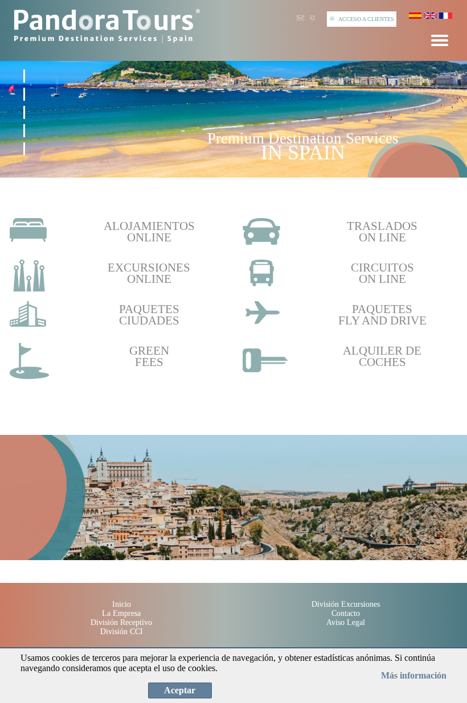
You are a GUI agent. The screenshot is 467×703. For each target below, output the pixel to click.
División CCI (121, 631)
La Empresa (121, 613)
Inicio (121, 604)
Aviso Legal (345, 622)
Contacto (345, 613)
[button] (24, 76)
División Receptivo (121, 622)
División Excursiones (346, 604)
